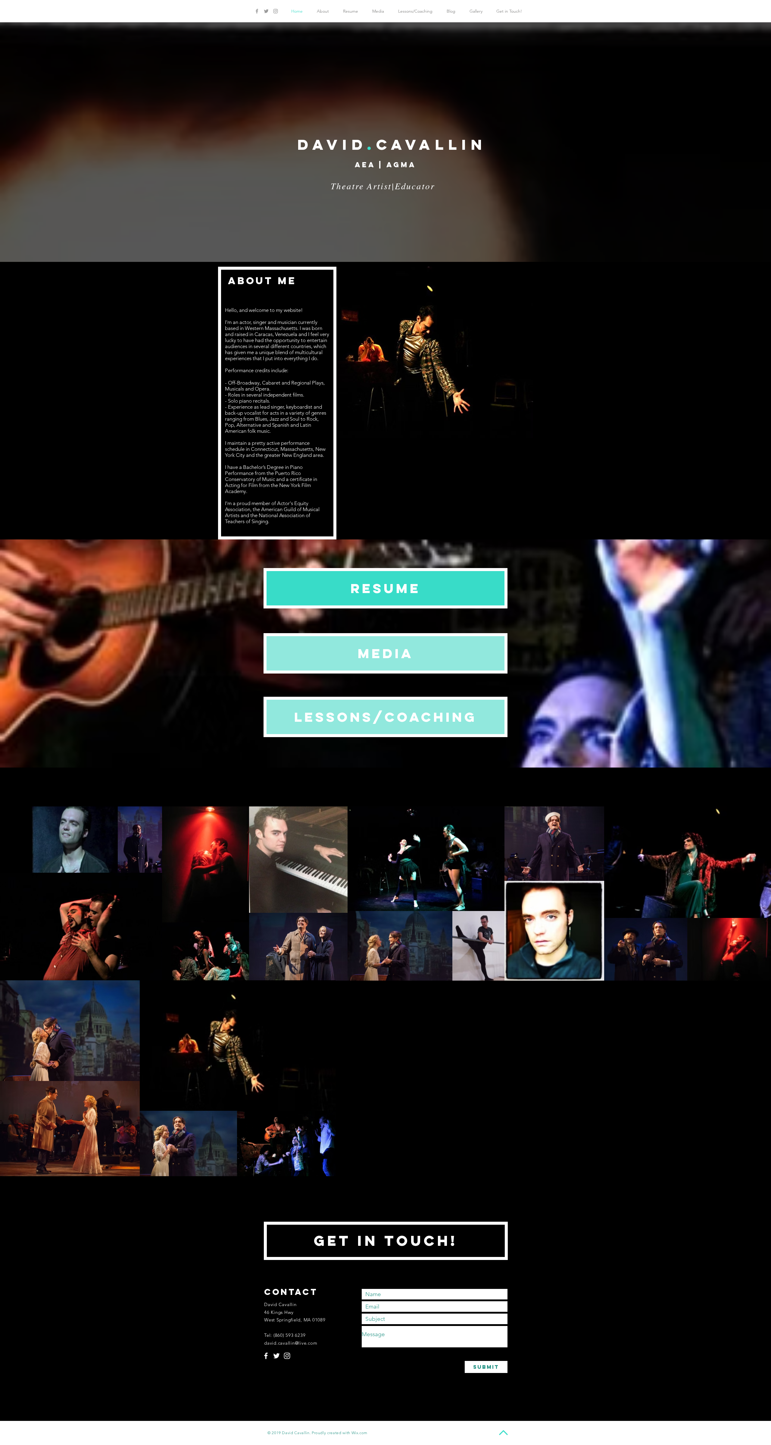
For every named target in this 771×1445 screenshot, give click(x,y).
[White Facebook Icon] (266, 1356)
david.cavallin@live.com (290, 1343)
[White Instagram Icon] (287, 1356)
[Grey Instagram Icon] (276, 11)
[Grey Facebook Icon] (257, 11)
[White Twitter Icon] (276, 1356)
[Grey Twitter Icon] (266, 11)
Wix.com (359, 1433)
